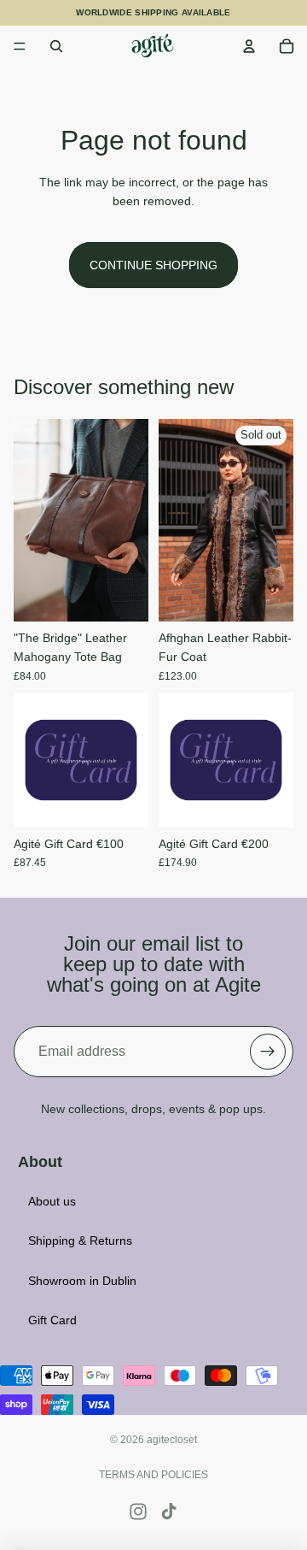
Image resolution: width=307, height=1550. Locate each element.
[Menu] (19, 46)
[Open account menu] (249, 46)
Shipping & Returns (80, 1240)
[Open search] (56, 46)
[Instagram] (138, 1511)
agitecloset (172, 1440)
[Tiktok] (169, 1511)
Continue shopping (153, 265)
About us (52, 1201)
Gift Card (52, 1320)
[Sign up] (268, 1052)
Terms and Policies (153, 1475)
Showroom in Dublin (82, 1281)
